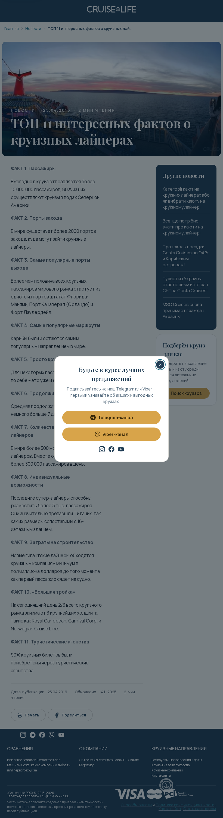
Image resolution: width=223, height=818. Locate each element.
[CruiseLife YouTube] (121, 449)
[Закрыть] (160, 364)
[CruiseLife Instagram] (102, 449)
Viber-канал (115, 434)
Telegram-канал (115, 417)
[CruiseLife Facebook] (111, 449)
